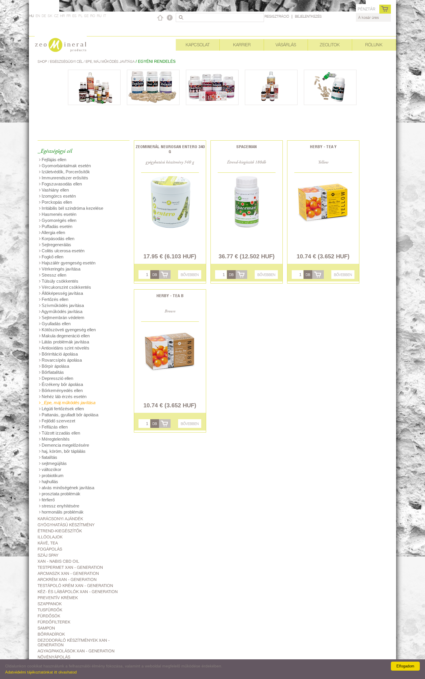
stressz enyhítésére (59, 505)
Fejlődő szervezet (57, 420)
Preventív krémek (58, 597)
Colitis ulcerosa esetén (62, 250)
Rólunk (373, 44)
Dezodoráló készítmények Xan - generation (74, 642)
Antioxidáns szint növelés (64, 347)
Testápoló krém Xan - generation (75, 585)
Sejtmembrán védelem (62, 317)
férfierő (47, 499)
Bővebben (190, 275)
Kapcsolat (198, 44)
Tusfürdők (50, 610)
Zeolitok (330, 44)
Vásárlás (286, 44)
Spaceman (246, 146)
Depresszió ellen (56, 378)
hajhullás (49, 481)
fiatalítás (48, 457)
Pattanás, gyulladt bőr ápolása (69, 414)
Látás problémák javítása (64, 341)
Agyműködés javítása (61, 311)
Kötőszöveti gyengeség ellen (68, 329)
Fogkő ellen (51, 256)
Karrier (242, 44)
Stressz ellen (53, 275)
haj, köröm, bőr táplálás (63, 451)
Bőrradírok (51, 634)
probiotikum (52, 475)
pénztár (366, 9)
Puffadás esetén (56, 226)
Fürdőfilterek (54, 622)
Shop (43, 61)
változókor (50, 469)
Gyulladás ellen (55, 323)
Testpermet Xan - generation (70, 567)
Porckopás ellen (56, 202)
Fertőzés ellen (54, 299)
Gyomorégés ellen (58, 220)
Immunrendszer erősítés (64, 177)
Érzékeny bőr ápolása (61, 384)
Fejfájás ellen (53, 159)
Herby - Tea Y (323, 146)
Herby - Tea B (170, 295)
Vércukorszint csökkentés (65, 287)
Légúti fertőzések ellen (62, 408)
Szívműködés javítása (62, 305)
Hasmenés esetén (58, 214)
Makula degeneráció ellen (65, 335)
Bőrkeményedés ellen (61, 390)
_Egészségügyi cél (55, 151)
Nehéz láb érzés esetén (63, 396)
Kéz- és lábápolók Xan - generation (78, 591)
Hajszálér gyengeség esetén (67, 262)
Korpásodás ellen (57, 238)
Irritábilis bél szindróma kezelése (71, 208)
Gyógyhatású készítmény (66, 524)
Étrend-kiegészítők (60, 531)
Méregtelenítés (55, 439)
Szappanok (50, 603)
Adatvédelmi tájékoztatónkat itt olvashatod (41, 672)
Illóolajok (50, 537)
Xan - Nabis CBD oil (58, 561)
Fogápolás (50, 549)
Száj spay (48, 555)
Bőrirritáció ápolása (59, 354)
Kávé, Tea (48, 543)
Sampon (46, 628)
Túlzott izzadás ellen (60, 432)
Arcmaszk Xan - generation (68, 573)
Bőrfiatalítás (52, 372)
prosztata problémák (60, 493)
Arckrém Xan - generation (67, 579)
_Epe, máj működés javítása (67, 402)
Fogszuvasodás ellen (61, 183)
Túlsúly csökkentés (59, 281)
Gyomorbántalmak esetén (65, 165)
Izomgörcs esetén (58, 196)
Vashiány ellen (54, 189)
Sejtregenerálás (55, 244)
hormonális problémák (62, 511)
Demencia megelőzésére (64, 445)
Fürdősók (49, 616)
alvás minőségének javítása (67, 487)
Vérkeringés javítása (60, 268)
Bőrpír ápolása (54, 366)
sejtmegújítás (53, 463)
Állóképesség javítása (61, 293)
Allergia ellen (52, 232)
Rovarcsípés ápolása (61, 360)
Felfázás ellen (54, 426)
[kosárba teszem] (165, 274)
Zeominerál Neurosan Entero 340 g (170, 149)
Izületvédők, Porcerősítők (65, 171)
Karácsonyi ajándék (60, 518)
